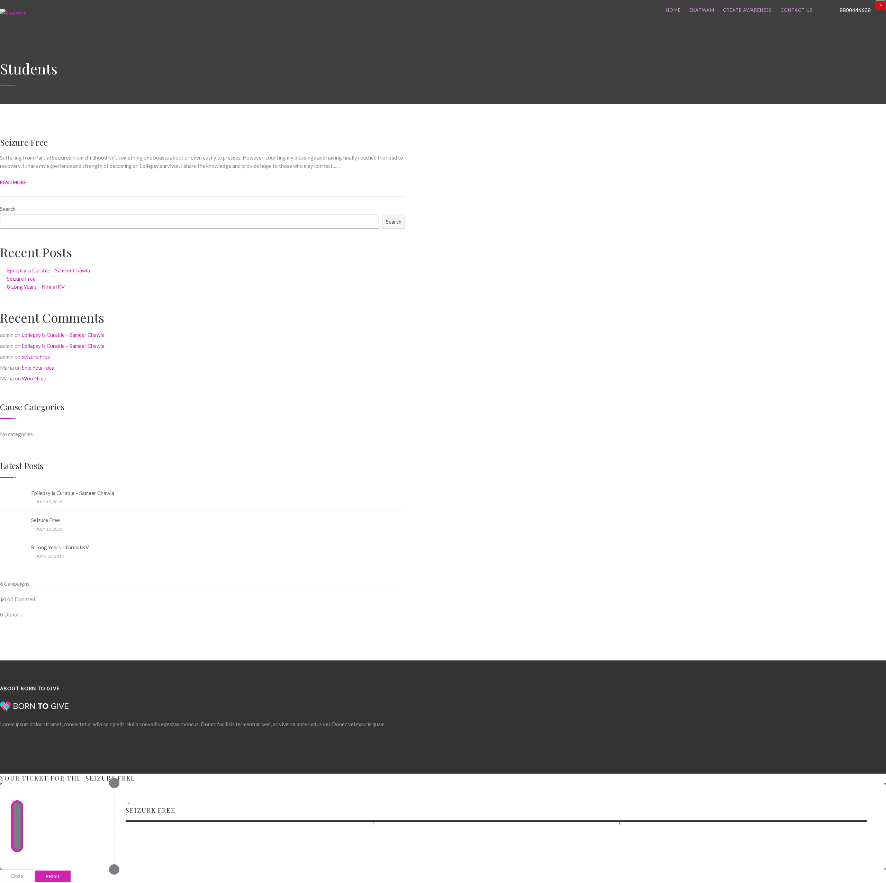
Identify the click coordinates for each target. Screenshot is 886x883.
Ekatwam (701, 10)
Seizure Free (24, 142)
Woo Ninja (34, 378)
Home (673, 10)
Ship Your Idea (38, 367)
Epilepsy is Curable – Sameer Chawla (48, 270)
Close (17, 876)
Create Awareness (747, 10)
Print (53, 876)
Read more (13, 182)
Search (8, 209)
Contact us (796, 10)
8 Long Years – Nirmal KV (36, 286)
